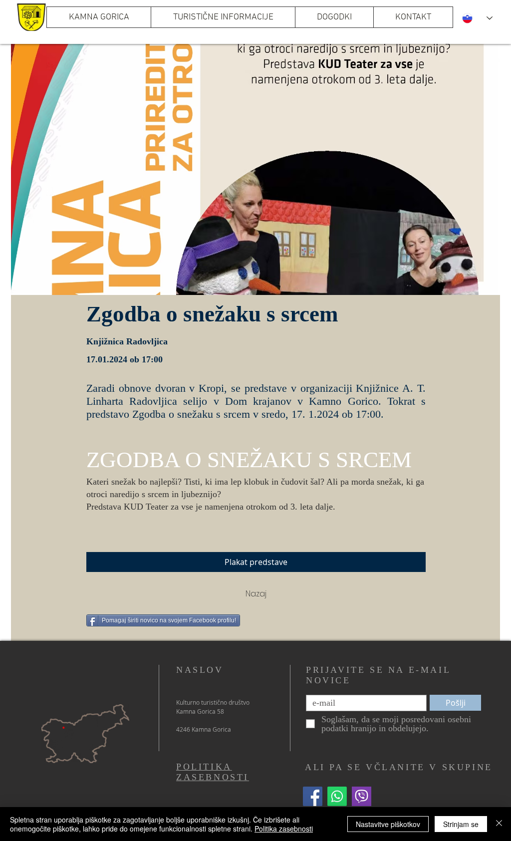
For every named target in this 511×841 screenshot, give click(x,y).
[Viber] (361, 796)
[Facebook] (312, 796)
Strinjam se (461, 824)
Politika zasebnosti (284, 829)
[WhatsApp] (337, 796)
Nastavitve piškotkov (388, 824)
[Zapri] (499, 824)
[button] (223, 17)
